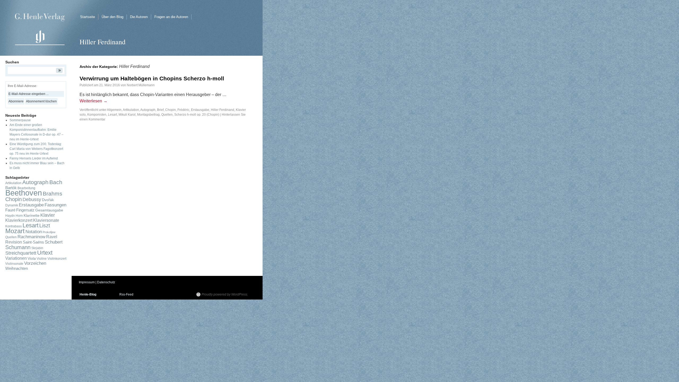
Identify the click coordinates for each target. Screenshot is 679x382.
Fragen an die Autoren (171, 17)
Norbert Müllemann (141, 85)
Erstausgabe (200, 110)
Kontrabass (13, 226)
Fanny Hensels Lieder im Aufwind (34, 158)
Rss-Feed (126, 294)
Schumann (18, 247)
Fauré (10, 210)
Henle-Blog (88, 294)
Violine (42, 259)
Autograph (147, 110)
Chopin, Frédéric (177, 110)
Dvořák (48, 200)
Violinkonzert (56, 259)
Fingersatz (25, 210)
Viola (32, 259)
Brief (160, 110)
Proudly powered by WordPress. (225, 294)
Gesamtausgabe (49, 210)
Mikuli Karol (127, 114)
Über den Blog (112, 17)
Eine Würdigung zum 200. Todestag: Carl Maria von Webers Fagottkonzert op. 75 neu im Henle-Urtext (36, 148)
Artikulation (131, 110)
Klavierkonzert (18, 220)
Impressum (87, 282)
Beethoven (23, 192)
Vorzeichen (35, 263)
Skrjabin (37, 248)
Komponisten (96, 114)
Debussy (32, 199)
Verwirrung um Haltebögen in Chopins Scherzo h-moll (152, 78)
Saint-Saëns (33, 242)
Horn (19, 216)
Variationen (16, 258)
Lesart (112, 114)
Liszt (44, 225)
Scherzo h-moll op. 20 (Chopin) (196, 114)
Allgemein (114, 110)
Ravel (51, 237)
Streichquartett (20, 253)
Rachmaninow (31, 236)
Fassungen (55, 204)
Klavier (47, 215)
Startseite (87, 17)
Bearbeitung (26, 188)
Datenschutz (106, 282)
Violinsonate (14, 264)
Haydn (10, 216)
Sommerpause (20, 120)
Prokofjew (49, 232)
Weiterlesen (93, 101)
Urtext (45, 252)
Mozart (15, 231)
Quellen (167, 114)
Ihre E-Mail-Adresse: (22, 86)
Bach (55, 182)
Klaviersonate (46, 220)
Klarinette (32, 216)
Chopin (13, 199)
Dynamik (11, 205)
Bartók (11, 188)
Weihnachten (16, 268)
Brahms (52, 193)
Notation (33, 231)
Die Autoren (139, 17)
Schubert (54, 242)
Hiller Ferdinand (222, 110)
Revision (13, 242)
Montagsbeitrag (148, 114)
